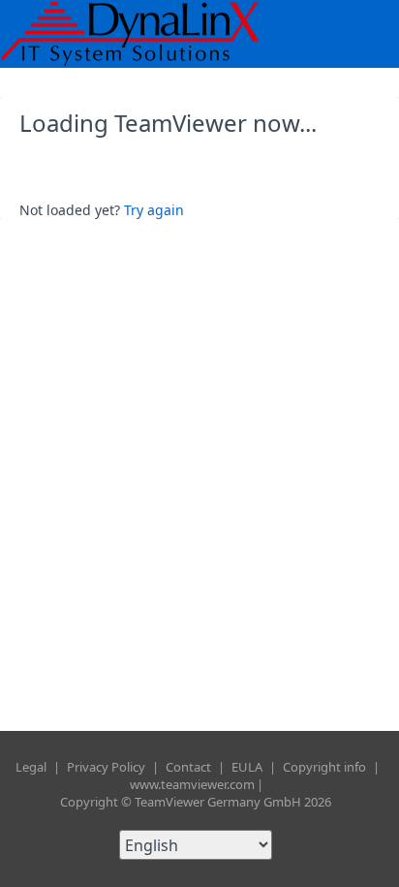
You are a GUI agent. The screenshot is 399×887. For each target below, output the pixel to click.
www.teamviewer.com (192, 784)
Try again (154, 210)
